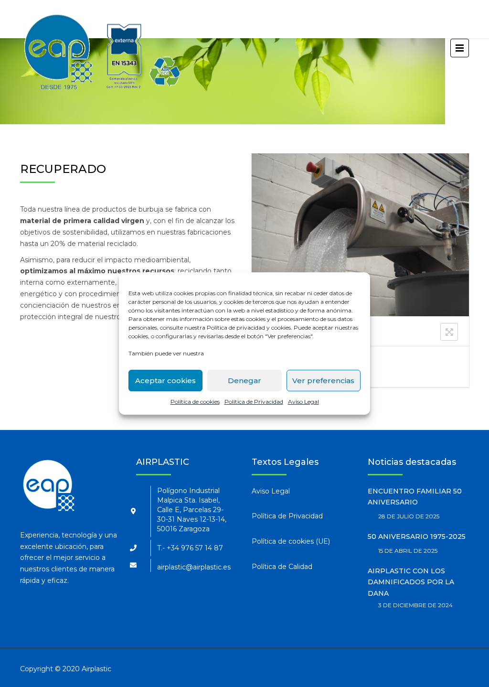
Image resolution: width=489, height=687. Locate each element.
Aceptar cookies (165, 380)
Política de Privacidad (253, 401)
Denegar (244, 380)
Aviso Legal (303, 401)
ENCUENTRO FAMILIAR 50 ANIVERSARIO (415, 497)
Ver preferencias (323, 380)
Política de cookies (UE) (291, 541)
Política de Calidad (282, 566)
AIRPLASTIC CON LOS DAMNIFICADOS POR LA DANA (411, 582)
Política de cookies (195, 401)
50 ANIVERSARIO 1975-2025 (417, 536)
